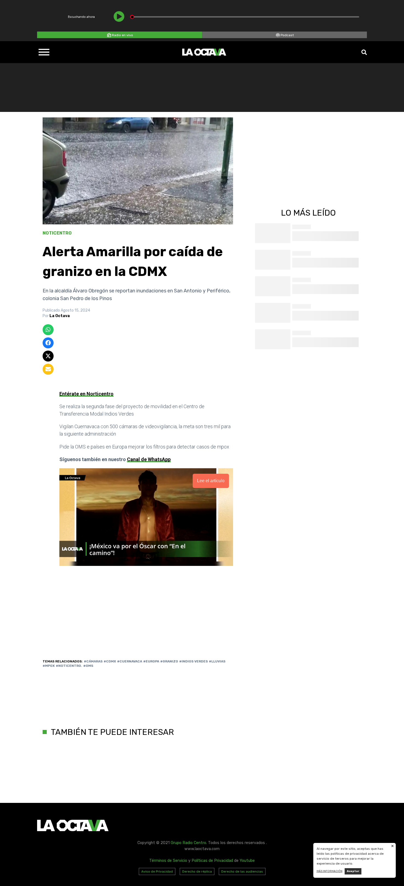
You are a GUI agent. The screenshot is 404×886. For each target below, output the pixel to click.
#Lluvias (217, 661)
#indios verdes (193, 661)
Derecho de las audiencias (242, 871)
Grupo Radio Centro (188, 842)
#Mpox (49, 666)
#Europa (151, 661)
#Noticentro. (69, 666)
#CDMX (110, 661)
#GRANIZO (169, 661)
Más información (329, 871)
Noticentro (57, 233)
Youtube (247, 860)
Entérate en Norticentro (86, 394)
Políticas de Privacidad (212, 860)
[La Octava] (204, 52)
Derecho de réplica (197, 871)
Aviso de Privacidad (157, 871)
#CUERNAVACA (129, 661)
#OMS (88, 666)
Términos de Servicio (168, 860)
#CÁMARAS (93, 661)
